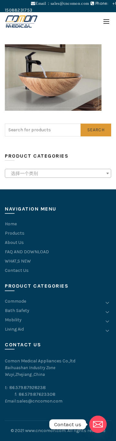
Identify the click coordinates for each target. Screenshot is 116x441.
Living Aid (14, 329)
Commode (15, 301)
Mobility (13, 320)
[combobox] (58, 173)
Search (95, 130)
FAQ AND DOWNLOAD (27, 252)
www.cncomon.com (45, 430)
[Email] (98, 424)
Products (14, 233)
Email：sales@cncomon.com (62, 3)
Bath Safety (17, 310)
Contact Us (17, 270)
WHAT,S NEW (18, 261)
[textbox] (58, 173)
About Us (14, 242)
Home (11, 224)
